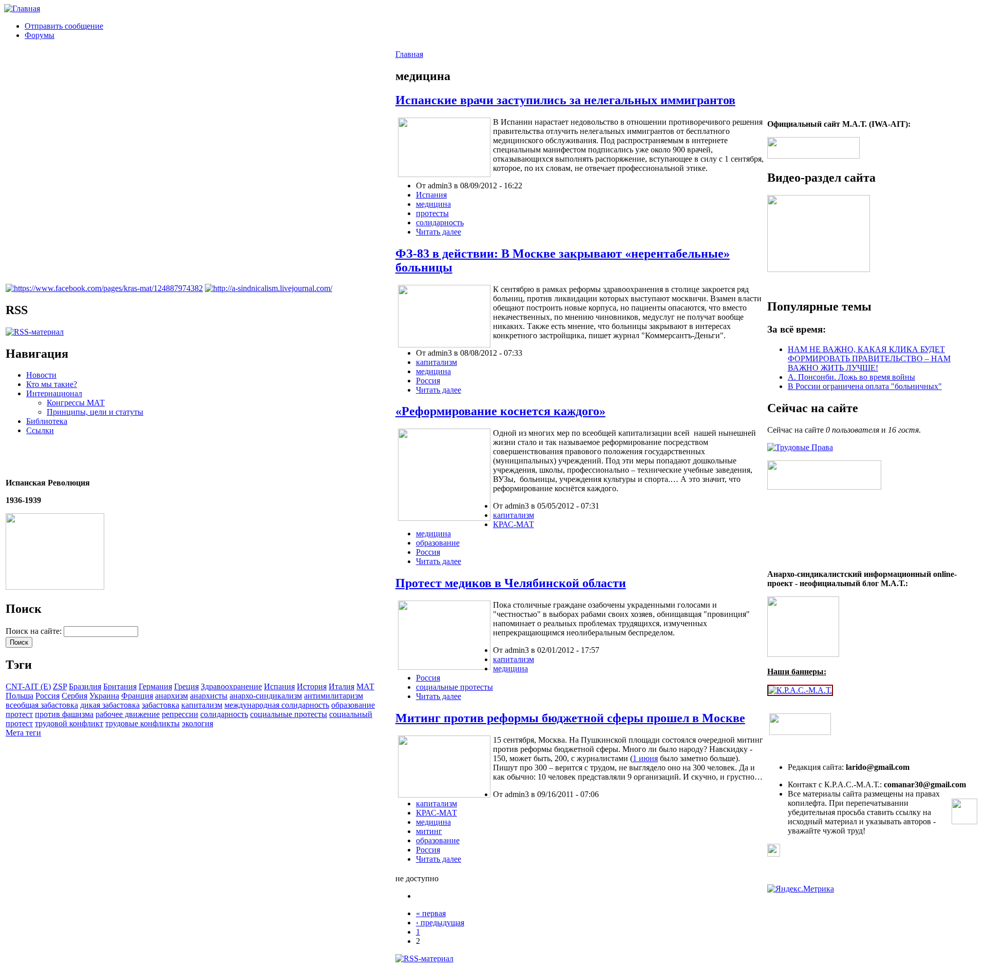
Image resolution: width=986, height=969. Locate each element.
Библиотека (46, 421)
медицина (433, 204)
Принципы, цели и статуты (95, 412)
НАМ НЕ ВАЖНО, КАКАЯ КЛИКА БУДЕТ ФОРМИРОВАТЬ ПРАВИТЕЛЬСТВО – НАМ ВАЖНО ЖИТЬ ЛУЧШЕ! (869, 358)
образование (353, 705)
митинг (429, 831)
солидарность (224, 714)
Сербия (74, 695)
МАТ (365, 686)
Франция (137, 695)
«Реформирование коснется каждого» (500, 411)
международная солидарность (276, 705)
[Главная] (22, 8)
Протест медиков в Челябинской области (510, 583)
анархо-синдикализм (266, 695)
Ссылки (40, 430)
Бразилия (85, 686)
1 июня (645, 758)
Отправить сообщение (64, 26)
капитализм (201, 705)
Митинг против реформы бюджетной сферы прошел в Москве (570, 718)
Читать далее (438, 231)
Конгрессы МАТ (76, 402)
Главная (409, 54)
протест (19, 714)
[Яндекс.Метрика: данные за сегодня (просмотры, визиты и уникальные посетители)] (800, 889)
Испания (279, 686)
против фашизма (64, 714)
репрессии (180, 714)
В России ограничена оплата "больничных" (865, 386)
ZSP (60, 686)
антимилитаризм (333, 695)
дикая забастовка (110, 705)
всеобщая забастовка (42, 705)
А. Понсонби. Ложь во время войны (851, 377)
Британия (120, 686)
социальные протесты (288, 714)
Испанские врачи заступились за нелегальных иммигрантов (565, 100)
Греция (186, 686)
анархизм (171, 695)
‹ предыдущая (440, 922)
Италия (341, 686)
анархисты (208, 695)
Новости (41, 375)
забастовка (160, 705)
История (312, 686)
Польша (19, 695)
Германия (155, 686)
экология (197, 723)
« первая (431, 913)
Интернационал (54, 393)
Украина (104, 695)
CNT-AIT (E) (28, 686)
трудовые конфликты (142, 723)
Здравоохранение (231, 686)
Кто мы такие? (51, 384)
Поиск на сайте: (35, 631)
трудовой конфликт (69, 723)
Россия (47, 695)
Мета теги (23, 732)
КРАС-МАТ (513, 524)
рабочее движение (128, 714)
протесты (432, 213)
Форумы (39, 35)
